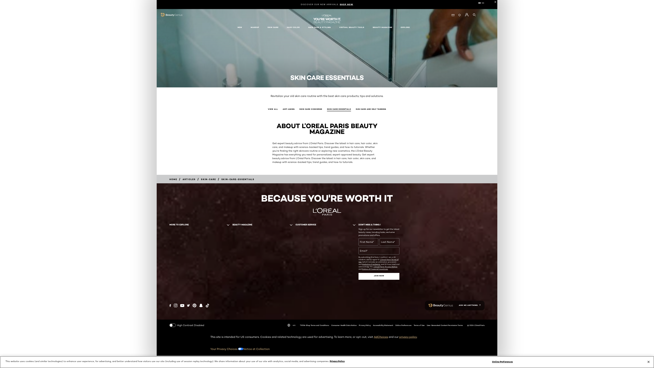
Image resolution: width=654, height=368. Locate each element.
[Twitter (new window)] (188, 305)
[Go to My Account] (467, 15)
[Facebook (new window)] (170, 305)
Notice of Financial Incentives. (375, 269)
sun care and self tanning (371, 109)
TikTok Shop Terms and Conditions (314, 325)
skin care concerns (310, 109)
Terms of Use (419, 325)
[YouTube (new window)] (182, 305)
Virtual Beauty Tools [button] (351, 27)
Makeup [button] (255, 27)
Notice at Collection (256, 349)
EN (479, 3)
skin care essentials (339, 109)
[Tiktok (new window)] (207, 305)
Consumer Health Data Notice (344, 325)
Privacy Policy (365, 325)
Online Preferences (403, 325)
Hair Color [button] (293, 27)
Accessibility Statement (383, 325)
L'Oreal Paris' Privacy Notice (385, 267)
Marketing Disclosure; (371, 264)
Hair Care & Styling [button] (319, 27)
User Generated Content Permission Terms (445, 325)
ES (483, 3)
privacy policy (408, 337)
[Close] (648, 362)
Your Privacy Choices (224, 349)
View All (273, 109)
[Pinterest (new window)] (194, 305)
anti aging (289, 109)
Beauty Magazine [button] (382, 27)
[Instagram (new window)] (175, 305)
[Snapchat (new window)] (201, 305)
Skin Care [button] (273, 27)
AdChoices (381, 337)
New (240, 27)
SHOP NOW (346, 4)
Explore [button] (405, 27)
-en (293, 325)
